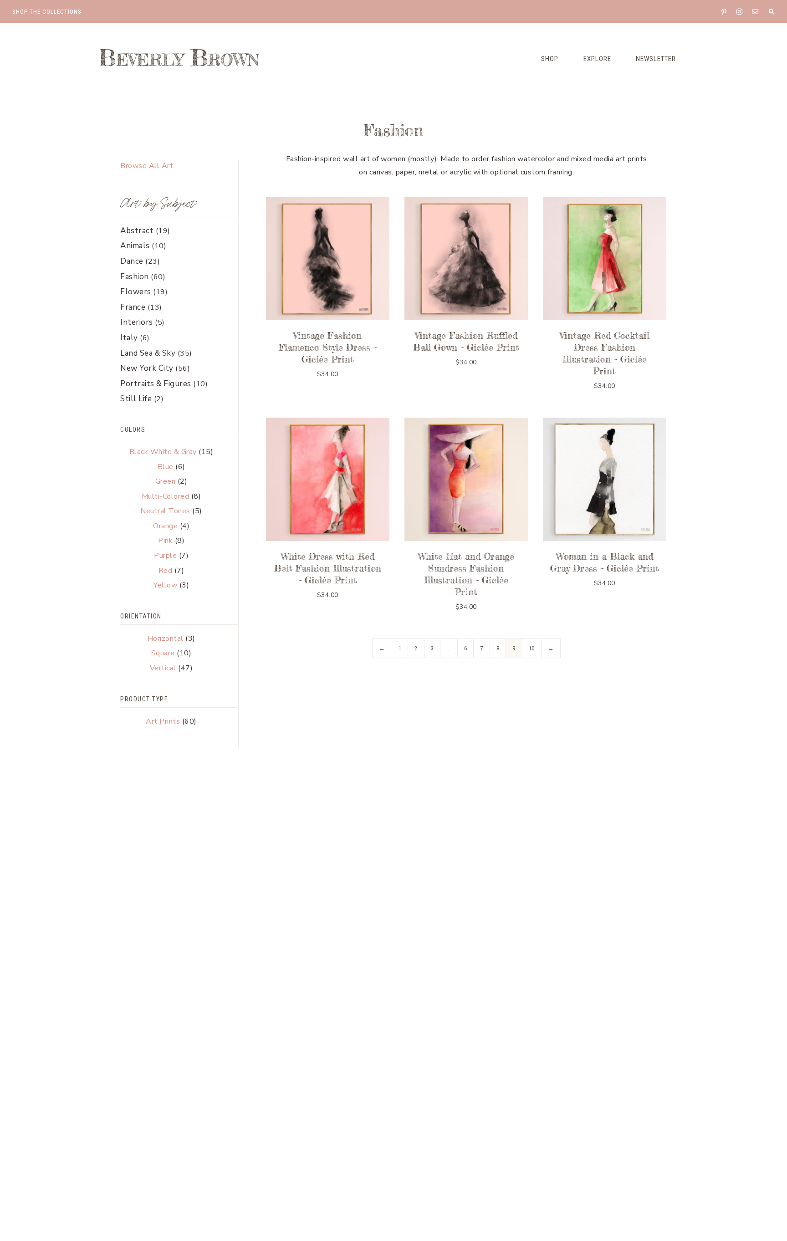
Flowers (135, 291)
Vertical (163, 668)
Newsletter (656, 59)
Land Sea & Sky (147, 353)
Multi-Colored (165, 496)
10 (532, 648)
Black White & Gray (163, 452)
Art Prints (163, 721)
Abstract (136, 230)
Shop (549, 59)
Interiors (136, 322)
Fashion (134, 276)
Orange (165, 526)
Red (165, 571)
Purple (165, 556)
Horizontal (166, 638)
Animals (135, 245)
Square (163, 653)
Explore (597, 59)
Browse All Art (146, 166)
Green (165, 481)
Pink (165, 541)
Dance (131, 261)
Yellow (165, 585)
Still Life (136, 398)
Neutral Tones (165, 511)
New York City (147, 368)
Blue (166, 467)
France (132, 307)
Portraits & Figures (155, 383)
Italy (129, 337)
